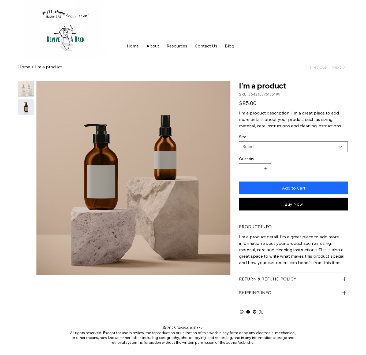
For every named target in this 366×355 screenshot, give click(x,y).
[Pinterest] (254, 312)
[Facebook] (248, 312)
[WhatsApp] (241, 312)
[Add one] (265, 168)
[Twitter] (261, 312)
